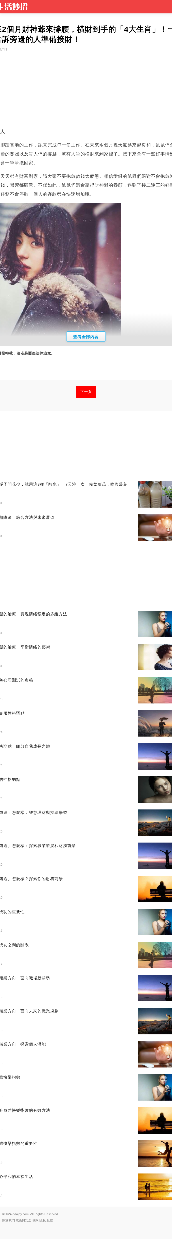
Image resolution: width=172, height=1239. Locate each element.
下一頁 (86, 392)
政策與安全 (23, 1220)
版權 (50, 1220)
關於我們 (8, 1220)
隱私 (42, 1220)
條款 (35, 1220)
